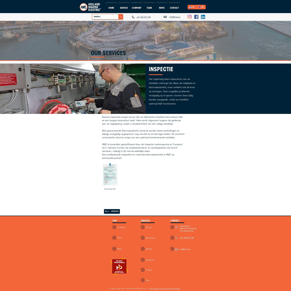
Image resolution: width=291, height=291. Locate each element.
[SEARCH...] (120, 16)
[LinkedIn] (203, 17)
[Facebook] (196, 17)
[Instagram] (190, 17)
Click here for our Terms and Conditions (164, 289)
